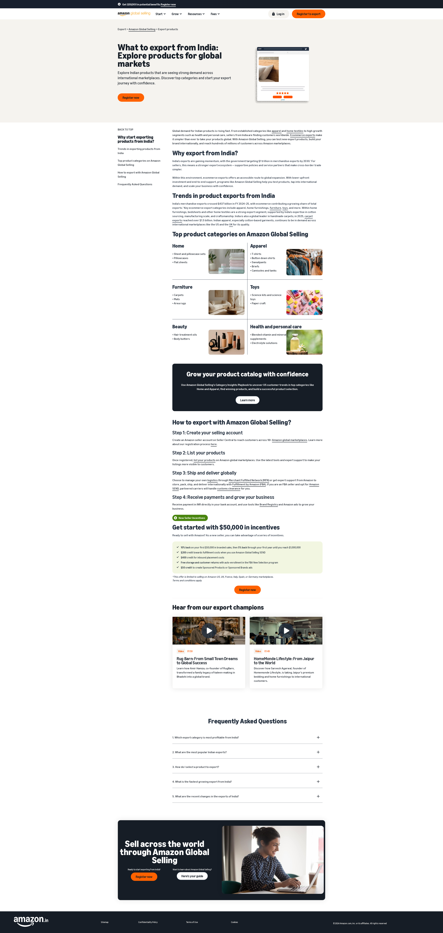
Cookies (234, 922)
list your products (204, 460)
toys (285, 207)
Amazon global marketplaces (289, 440)
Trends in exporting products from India (139, 151)
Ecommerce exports (302, 135)
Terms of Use (192, 922)
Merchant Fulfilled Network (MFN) (249, 480)
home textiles (295, 131)
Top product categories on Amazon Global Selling (139, 163)
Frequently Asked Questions (135, 184)
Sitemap (105, 922)
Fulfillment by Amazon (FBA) (249, 484)
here (214, 444)
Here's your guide (192, 876)
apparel (277, 131)
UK (231, 224)
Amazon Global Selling (142, 29)
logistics (212, 480)
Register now (168, 4)
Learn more (247, 400)
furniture (275, 207)
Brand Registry (269, 504)
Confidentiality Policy (148, 922)
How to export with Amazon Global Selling (138, 174)
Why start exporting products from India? (136, 139)
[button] (308, 14)
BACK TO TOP (125, 129)
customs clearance (228, 488)
